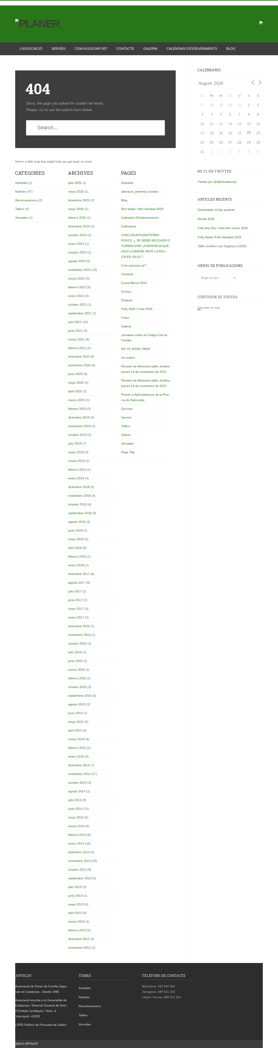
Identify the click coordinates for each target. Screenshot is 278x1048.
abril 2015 (75, 730)
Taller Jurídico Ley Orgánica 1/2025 (222, 246)
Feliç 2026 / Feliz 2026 (136, 309)
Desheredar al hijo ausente (216, 210)
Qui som (127, 408)
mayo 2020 (76, 382)
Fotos (125, 317)
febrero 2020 (77, 408)
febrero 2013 (77, 930)
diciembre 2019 (78, 417)
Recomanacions (26, 200)
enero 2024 (76, 243)
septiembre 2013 (79, 878)
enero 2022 (76, 296)
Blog (230, 48)
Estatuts (126, 300)
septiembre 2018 (79, 513)
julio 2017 (74, 591)
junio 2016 (75, 661)
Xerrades (21, 217)
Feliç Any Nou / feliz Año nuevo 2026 (223, 228)
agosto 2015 (76, 704)
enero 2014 (76, 843)
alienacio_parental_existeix (139, 191)
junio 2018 (75, 530)
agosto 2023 (76, 261)
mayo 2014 (76, 817)
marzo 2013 (76, 921)
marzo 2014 (76, 826)
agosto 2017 (76, 582)
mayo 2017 (76, 608)
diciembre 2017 (78, 574)
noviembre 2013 (79, 861)
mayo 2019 (76, 452)
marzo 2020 (76, 400)
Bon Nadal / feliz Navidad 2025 (142, 209)
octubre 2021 (77, 304)
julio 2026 (74, 183)
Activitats (21, 183)
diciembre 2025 (78, 200)
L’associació (31, 48)
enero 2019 (76, 478)
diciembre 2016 (78, 626)
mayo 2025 (76, 209)
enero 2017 (76, 617)
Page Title (128, 452)
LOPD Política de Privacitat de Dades (40, 1024)
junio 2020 (75, 374)
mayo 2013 (76, 904)
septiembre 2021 (79, 313)
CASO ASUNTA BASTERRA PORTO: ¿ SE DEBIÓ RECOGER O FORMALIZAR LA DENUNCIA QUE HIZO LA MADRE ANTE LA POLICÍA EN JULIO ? (145, 245)
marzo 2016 (76, 669)
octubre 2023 (77, 252)
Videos (126, 435)
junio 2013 (75, 895)
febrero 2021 (77, 348)
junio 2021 (75, 330)
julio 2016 (74, 652)
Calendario (128, 226)
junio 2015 (75, 713)
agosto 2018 (76, 521)
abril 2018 (75, 548)
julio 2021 (74, 322)
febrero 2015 (77, 748)
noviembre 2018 (79, 495)
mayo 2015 (76, 721)
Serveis (58, 48)
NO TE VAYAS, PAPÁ (135, 349)
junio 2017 (75, 600)
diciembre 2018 (78, 487)
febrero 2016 (77, 678)
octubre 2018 (77, 504)
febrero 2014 (77, 834)
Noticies (20, 191)
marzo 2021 (76, 339)
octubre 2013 (77, 869)
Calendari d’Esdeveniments (192, 48)
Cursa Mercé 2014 (134, 283)
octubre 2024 (77, 235)
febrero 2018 (77, 556)
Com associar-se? (91, 48)
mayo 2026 (76, 191)
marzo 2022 (76, 278)
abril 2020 (75, 391)
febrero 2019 (77, 469)
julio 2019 (74, 443)
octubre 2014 (77, 782)
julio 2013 (74, 887)
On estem (128, 357)
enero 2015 (76, 756)
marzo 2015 (76, 739)
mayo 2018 (76, 539)
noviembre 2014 (79, 774)
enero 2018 (76, 565)
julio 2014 (74, 800)
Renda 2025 (206, 219)
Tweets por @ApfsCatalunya (217, 181)
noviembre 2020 (79, 365)
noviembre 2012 (79, 947)
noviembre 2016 (79, 634)
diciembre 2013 (78, 852)
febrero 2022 (77, 287)
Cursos (126, 291)
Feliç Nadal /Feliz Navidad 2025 (219, 237)
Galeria (150, 48)
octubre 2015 (77, 687)
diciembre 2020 (78, 356)
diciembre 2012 (78, 939)
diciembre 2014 (78, 765)
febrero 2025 (77, 217)
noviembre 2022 (79, 270)
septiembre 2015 (79, 695)
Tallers (19, 209)
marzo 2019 (76, 461)
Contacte (125, 48)
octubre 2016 (77, 643)
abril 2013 (75, 913)
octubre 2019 (77, 435)
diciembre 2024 (78, 226)
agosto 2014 (76, 791)
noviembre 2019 (79, 426)
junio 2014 (75, 808)
